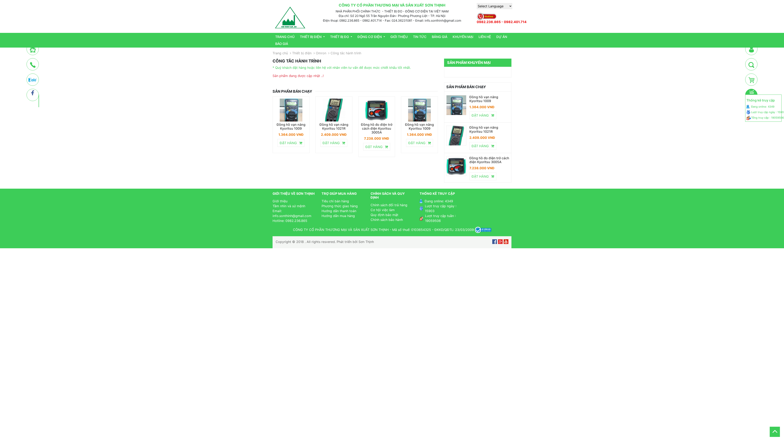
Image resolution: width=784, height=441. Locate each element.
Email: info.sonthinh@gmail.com (292, 213)
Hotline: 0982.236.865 (290, 221)
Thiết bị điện (311, 37)
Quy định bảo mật (384, 215)
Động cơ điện (370, 37)
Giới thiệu (399, 37)
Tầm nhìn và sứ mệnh (289, 206)
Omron (321, 53)
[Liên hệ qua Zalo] (32, 80)
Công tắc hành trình (346, 53)
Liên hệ (485, 37)
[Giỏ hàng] (751, 80)
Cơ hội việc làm (383, 210)
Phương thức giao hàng (340, 206)
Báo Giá (281, 44)
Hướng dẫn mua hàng (338, 216)
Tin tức (420, 37)
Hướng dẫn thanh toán (339, 211)
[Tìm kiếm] (751, 64)
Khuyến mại (463, 37)
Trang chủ (285, 37)
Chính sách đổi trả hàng (389, 205)
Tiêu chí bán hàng (335, 201)
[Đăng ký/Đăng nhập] (751, 49)
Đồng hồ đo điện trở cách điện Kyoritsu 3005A (376, 128)
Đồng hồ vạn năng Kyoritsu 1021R (334, 126)
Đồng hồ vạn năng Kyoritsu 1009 (291, 126)
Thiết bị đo (340, 37)
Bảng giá (439, 37)
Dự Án (501, 37)
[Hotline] (33, 64)
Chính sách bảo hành (387, 220)
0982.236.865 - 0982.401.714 (502, 22)
